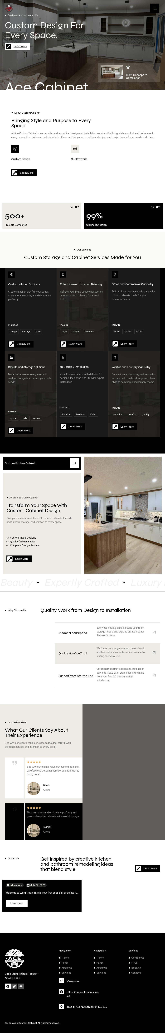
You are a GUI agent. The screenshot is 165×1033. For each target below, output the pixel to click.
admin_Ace (16, 885)
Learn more (16, 903)
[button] (85, 6)
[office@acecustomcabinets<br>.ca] (61, 991)
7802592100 (73, 981)
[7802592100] (61, 980)
